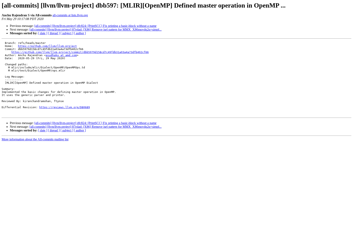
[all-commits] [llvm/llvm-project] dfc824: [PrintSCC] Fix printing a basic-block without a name (95, 26)
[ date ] (42, 33)
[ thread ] (54, 33)
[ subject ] (66, 33)
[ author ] (80, 33)
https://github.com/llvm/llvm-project (47, 46)
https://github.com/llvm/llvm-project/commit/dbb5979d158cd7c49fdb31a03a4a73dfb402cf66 (80, 52)
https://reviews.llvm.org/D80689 (64, 107)
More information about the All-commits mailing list (35, 139)
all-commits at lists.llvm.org (70, 15)
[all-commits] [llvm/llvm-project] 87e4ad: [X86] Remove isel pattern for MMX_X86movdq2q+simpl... (95, 29)
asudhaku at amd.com (61, 55)
